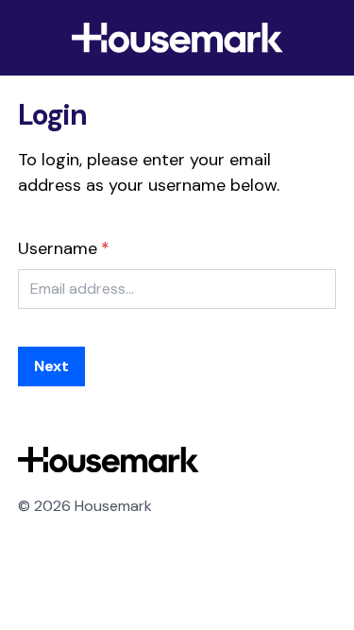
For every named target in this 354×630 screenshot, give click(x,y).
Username (57, 248)
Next (51, 366)
